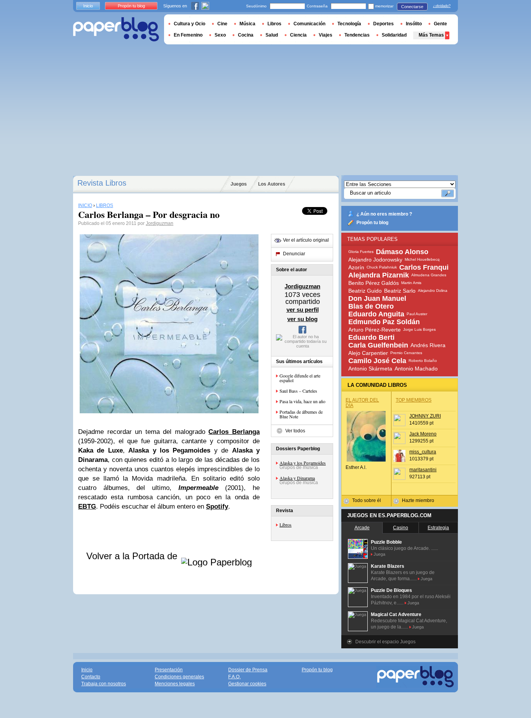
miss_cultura (422, 452)
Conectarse (412, 6)
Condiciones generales (179, 676)
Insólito (414, 23)
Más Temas (431, 35)
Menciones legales (175, 683)
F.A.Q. (234, 676)
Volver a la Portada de (133, 556)
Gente (440, 23)
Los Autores (271, 184)
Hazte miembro (418, 500)
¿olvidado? (442, 6)
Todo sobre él (366, 500)
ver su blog (302, 319)
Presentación (169, 669)
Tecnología (349, 23)
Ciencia (298, 35)
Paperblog (116, 29)
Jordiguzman (159, 223)
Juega (379, 554)
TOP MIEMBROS (413, 400)
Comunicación (309, 23)
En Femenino (188, 35)
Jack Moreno (423, 434)
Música (247, 23)
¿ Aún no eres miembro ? (384, 214)
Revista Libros (101, 183)
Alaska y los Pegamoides (302, 463)
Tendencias (357, 35)
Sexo (220, 35)
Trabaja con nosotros (103, 683)
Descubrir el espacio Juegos (385, 641)
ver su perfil (302, 309)
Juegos (239, 184)
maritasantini (423, 469)
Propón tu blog (372, 222)
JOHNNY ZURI (425, 416)
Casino (400, 527)
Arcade (362, 527)
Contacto (90, 676)
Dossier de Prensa (247, 669)
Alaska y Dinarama (297, 478)
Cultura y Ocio (189, 23)
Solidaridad (394, 35)
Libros (285, 524)
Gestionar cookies (247, 683)
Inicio (88, 6)
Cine (222, 23)
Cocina (245, 35)
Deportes (383, 23)
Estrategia (438, 527)
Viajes (325, 35)
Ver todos (295, 431)
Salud (272, 35)
